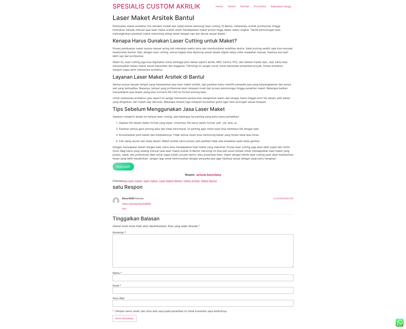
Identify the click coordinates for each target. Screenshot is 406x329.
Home (219, 6)
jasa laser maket (132, 180)
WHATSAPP (123, 166)
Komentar (119, 232)
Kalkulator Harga (281, 6)
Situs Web (118, 298)
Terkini (232, 6)
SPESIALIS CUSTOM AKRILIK (156, 6)
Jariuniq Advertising (208, 174)
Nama (117, 273)
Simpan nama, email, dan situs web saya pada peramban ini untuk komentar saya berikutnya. (171, 311)
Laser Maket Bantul (170, 180)
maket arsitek (191, 180)
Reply (124, 208)
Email (117, 285)
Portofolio (260, 6)
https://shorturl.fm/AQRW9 (136, 203)
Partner (244, 6)
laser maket (150, 180)
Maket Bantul (209, 180)
